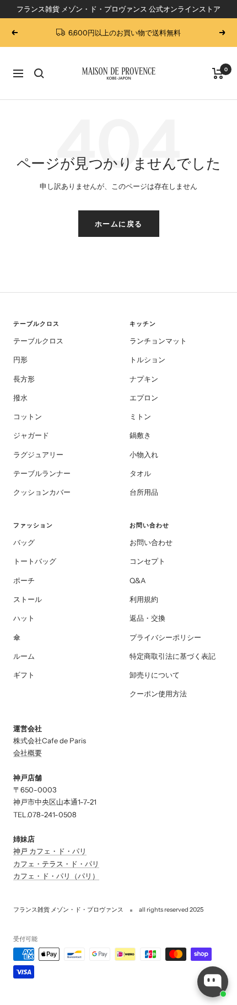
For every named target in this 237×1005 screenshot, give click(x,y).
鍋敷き (140, 435)
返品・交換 (147, 617)
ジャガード (31, 435)
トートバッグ (34, 561)
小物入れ (144, 454)
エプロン (144, 397)
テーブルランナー (42, 473)
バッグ (24, 542)
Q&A (138, 580)
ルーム (24, 656)
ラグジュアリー (38, 454)
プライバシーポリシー (165, 637)
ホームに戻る (119, 223)
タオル (140, 473)
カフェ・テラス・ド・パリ (56, 863)
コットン (27, 416)
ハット (24, 617)
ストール (27, 599)
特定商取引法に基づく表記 (173, 656)
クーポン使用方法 (158, 693)
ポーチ (24, 580)
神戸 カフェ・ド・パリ (50, 851)
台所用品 (144, 492)
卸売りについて (155, 674)
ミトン (140, 416)
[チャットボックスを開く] (212, 981)
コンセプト (147, 561)
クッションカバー (42, 492)
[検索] (39, 73)
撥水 (20, 397)
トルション (147, 359)
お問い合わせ (151, 542)
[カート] (218, 73)
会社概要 (27, 752)
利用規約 (144, 599)
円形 (20, 359)
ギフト (24, 674)
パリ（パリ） (77, 875)
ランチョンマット (158, 340)
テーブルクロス (38, 340)
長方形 (24, 378)
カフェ (24, 875)
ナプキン (144, 378)
